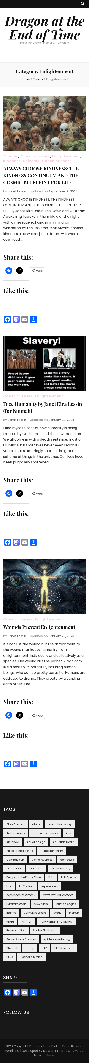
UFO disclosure (64, 948)
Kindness (12, 160)
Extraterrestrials (16, 904)
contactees (14, 868)
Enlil (8, 886)
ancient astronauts (45, 833)
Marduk (74, 913)
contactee (67, 859)
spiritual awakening (57, 939)
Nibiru (10, 921)
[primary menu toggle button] (45, 58)
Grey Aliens (41, 904)
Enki (50, 877)
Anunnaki (12, 842)
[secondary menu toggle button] (4, 4)
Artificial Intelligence (19, 851)
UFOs (9, 957)
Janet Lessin (17, 191)
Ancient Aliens (15, 833)
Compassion (15, 859)
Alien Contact (15, 824)
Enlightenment (66, 156)
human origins (66, 904)
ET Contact (26, 886)
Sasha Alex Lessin (44, 930)
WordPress (46, 1055)
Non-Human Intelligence (56, 921)
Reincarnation (15, 930)
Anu (68, 833)
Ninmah (27, 921)
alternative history (60, 824)
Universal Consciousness (47, 160)
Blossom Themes (56, 1051)
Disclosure (36, 868)
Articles (10, 156)
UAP (44, 948)
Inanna (11, 913)
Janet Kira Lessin (35, 913)
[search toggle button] (82, 4)
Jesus (57, 913)
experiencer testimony (20, 895)
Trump (29, 948)
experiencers (49, 886)
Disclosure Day (60, 868)
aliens (36, 824)
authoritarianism (52, 851)
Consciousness (35, 156)
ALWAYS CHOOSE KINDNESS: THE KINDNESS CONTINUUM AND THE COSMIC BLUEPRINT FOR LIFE (41, 175)
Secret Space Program (21, 939)
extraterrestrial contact (58, 895)
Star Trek (12, 948)
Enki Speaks (68, 877)
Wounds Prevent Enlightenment (39, 627)
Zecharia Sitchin (31, 957)
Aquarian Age (36, 842)
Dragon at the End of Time (44, 27)
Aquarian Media (63, 842)
